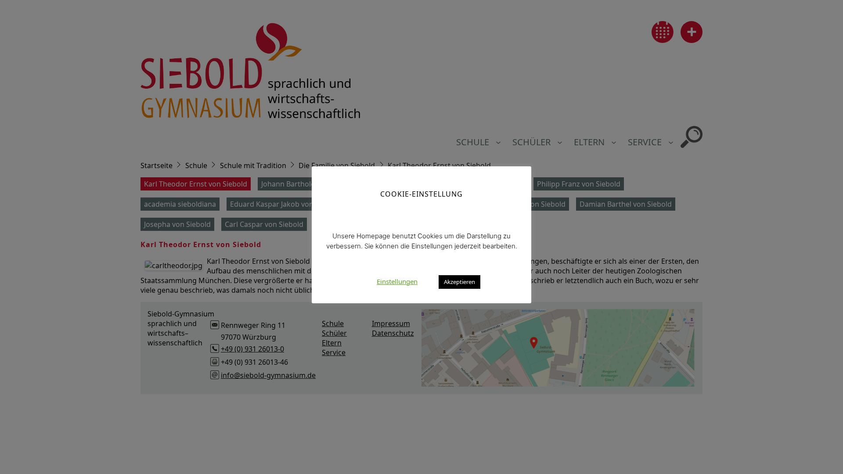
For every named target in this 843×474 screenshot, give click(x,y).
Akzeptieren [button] (459, 282)
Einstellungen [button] (397, 281)
